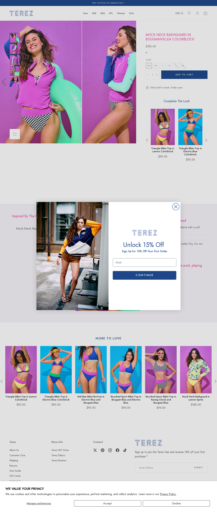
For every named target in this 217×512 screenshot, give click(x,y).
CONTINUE (145, 275)
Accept (107, 503)
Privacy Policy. (168, 494)
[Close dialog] (175, 206)
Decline (176, 503)
